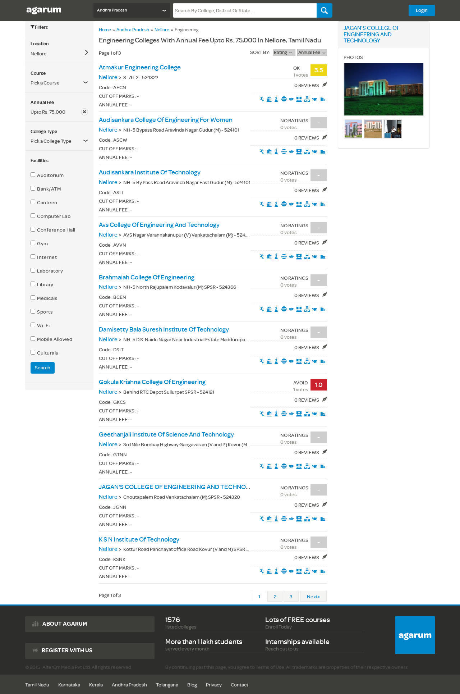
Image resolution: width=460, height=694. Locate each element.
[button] (59, 112)
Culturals (47, 353)
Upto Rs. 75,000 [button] (48, 112)
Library (44, 284)
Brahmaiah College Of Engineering (146, 277)
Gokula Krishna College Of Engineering (152, 382)
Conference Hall (55, 230)
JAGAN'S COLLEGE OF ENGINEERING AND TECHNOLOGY (180, 487)
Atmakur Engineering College (140, 67)
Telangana (167, 685)
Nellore (162, 29)
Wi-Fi (42, 325)
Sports (44, 312)
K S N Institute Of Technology (139, 539)
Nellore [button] (39, 53)
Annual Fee (310, 52)
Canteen (46, 202)
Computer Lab (52, 216)
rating (281, 52)
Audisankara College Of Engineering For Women (166, 120)
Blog (192, 685)
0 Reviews (307, 85)
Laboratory (49, 271)
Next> (313, 596)
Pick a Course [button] (45, 83)
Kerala (96, 685)
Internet (46, 257)
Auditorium (49, 175)
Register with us (67, 650)
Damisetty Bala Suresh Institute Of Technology (164, 329)
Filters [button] (41, 27)
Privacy (214, 685)
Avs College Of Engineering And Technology (159, 225)
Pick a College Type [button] (51, 141)
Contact (239, 685)
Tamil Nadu (37, 685)
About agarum (64, 624)
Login (422, 10)
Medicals (46, 298)
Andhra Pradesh (132, 29)
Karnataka (69, 685)
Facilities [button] (40, 160)
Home (105, 29)
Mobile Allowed (53, 339)
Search (42, 367)
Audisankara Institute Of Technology (150, 172)
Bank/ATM (48, 189)
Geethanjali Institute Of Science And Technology (166, 434)
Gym (41, 243)
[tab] (59, 44)
